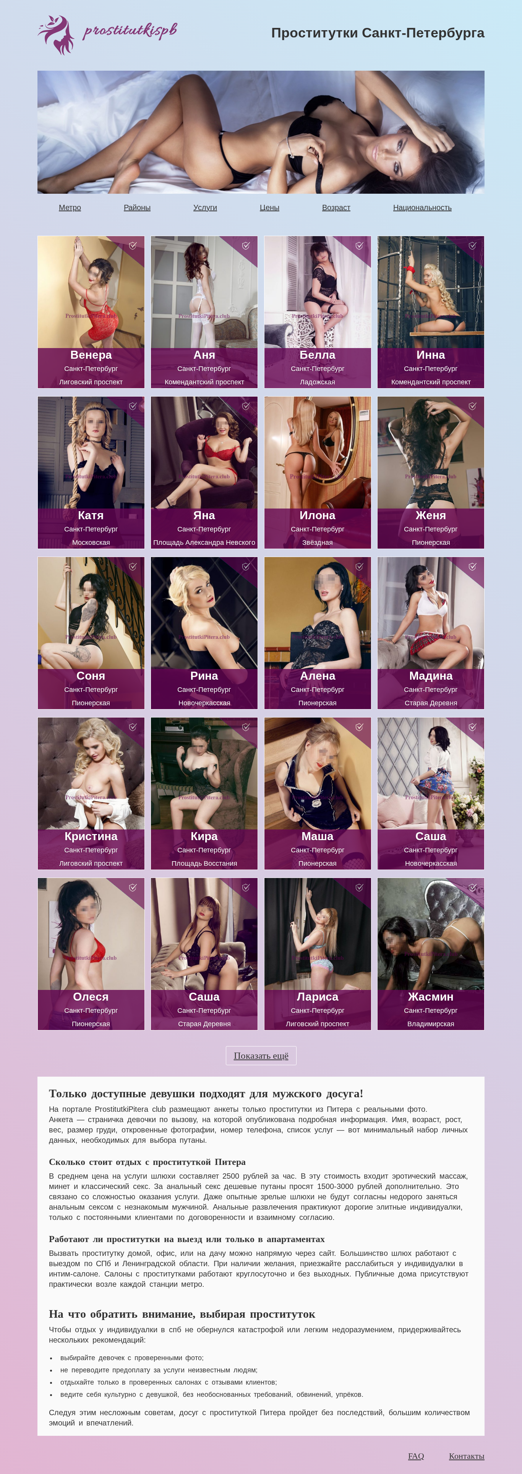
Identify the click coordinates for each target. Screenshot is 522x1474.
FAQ (416, 1456)
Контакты (467, 1456)
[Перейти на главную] (146, 35)
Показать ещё (261, 1055)
